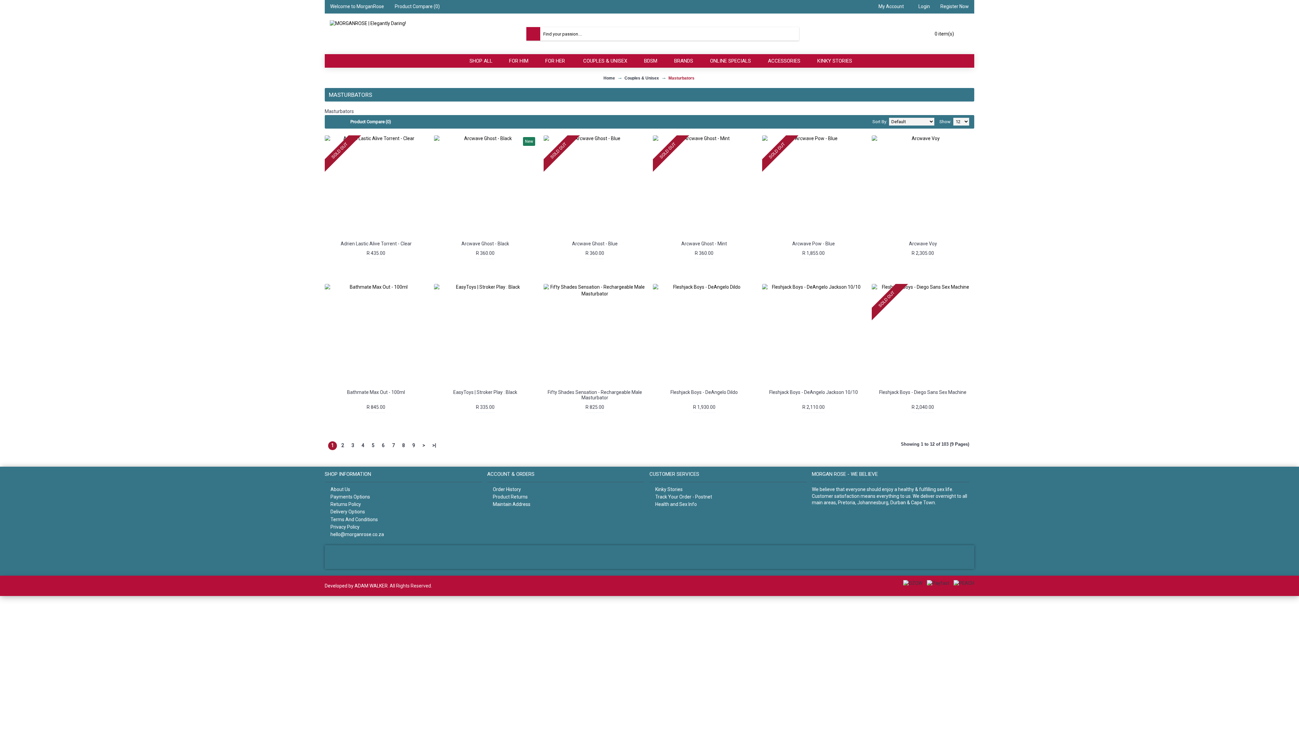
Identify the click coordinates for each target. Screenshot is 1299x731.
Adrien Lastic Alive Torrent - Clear (376, 243)
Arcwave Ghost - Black (485, 243)
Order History (507, 489)
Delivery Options (348, 511)
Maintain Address (511, 504)
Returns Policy (346, 504)
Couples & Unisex (641, 78)
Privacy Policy (345, 527)
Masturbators (681, 78)
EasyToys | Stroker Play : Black (485, 392)
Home (609, 78)
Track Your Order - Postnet (683, 497)
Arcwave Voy (923, 243)
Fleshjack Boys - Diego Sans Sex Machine (922, 392)
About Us (340, 489)
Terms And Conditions (354, 519)
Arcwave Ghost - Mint (704, 243)
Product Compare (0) (370, 121)
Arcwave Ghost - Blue (595, 243)
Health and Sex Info (676, 504)
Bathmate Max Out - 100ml (376, 392)
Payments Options (350, 497)
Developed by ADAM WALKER (356, 586)
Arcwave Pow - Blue (813, 243)
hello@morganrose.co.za (357, 534)
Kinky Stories (669, 489)
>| (434, 445)
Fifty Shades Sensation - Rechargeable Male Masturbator (595, 395)
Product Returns (510, 497)
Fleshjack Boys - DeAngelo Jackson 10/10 (813, 392)
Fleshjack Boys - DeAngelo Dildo (704, 392)
